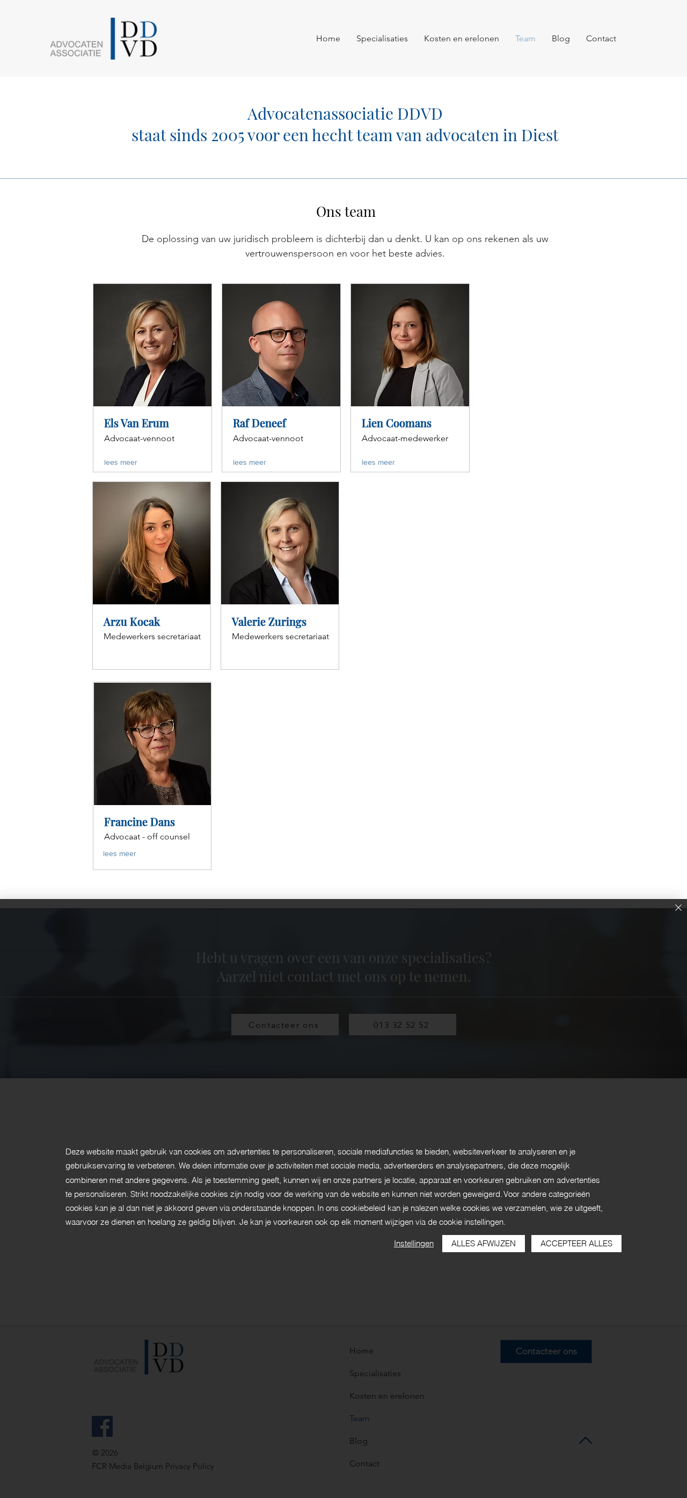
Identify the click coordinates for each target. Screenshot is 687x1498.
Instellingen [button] (414, 1243)
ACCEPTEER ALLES (576, 1243)
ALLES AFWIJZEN (483, 1243)
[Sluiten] (678, 908)
